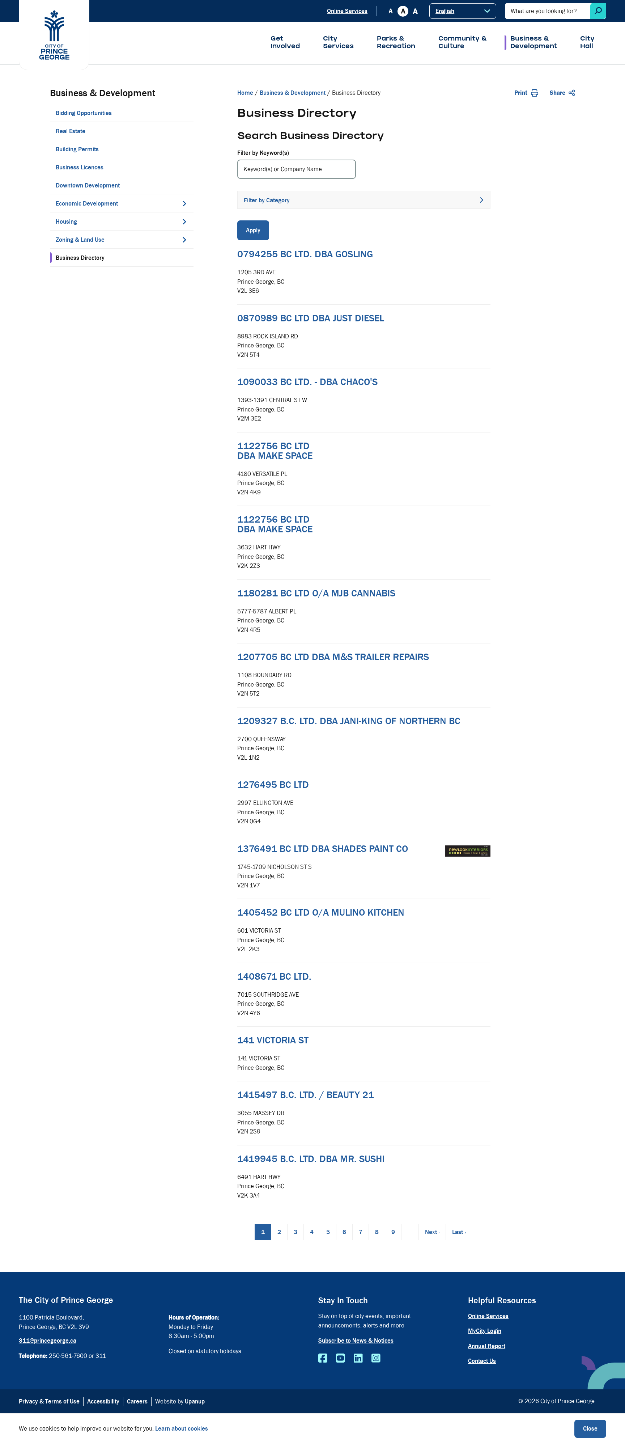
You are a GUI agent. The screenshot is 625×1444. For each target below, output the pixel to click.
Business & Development (533, 43)
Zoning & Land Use (80, 240)
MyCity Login (484, 1331)
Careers (137, 1401)
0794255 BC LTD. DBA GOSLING (305, 254)
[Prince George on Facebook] (322, 1358)
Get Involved (285, 43)
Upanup (195, 1401)
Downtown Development (88, 185)
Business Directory (80, 258)
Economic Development (87, 203)
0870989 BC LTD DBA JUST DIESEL (310, 318)
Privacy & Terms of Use (49, 1401)
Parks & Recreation (396, 43)
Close (590, 1428)
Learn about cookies (181, 1428)
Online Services (347, 11)
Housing (66, 221)
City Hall (587, 43)
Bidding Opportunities (84, 113)
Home (245, 93)
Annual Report (486, 1346)
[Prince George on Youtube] (340, 1358)
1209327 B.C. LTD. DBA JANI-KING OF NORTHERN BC (348, 721)
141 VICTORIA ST (273, 1040)
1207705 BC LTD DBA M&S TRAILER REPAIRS (333, 657)
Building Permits (77, 149)
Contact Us (482, 1361)
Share (557, 93)
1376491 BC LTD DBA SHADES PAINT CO (322, 849)
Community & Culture (462, 43)
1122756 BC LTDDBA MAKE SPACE (274, 451)
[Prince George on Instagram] (375, 1358)
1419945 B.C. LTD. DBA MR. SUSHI (310, 1159)
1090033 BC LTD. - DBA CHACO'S (307, 382)
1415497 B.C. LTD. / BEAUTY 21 (305, 1095)
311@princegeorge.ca (47, 1340)
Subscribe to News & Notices (356, 1340)
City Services (338, 43)
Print (520, 93)
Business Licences (79, 167)
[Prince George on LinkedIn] (358, 1358)
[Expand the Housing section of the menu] (184, 221)
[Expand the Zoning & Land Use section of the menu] (184, 240)
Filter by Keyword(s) (263, 153)
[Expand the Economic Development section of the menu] (184, 203)
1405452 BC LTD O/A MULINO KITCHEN (320, 912)
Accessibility (103, 1401)
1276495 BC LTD (273, 784)
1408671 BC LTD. (274, 976)
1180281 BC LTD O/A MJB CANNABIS (316, 593)
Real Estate (70, 131)
